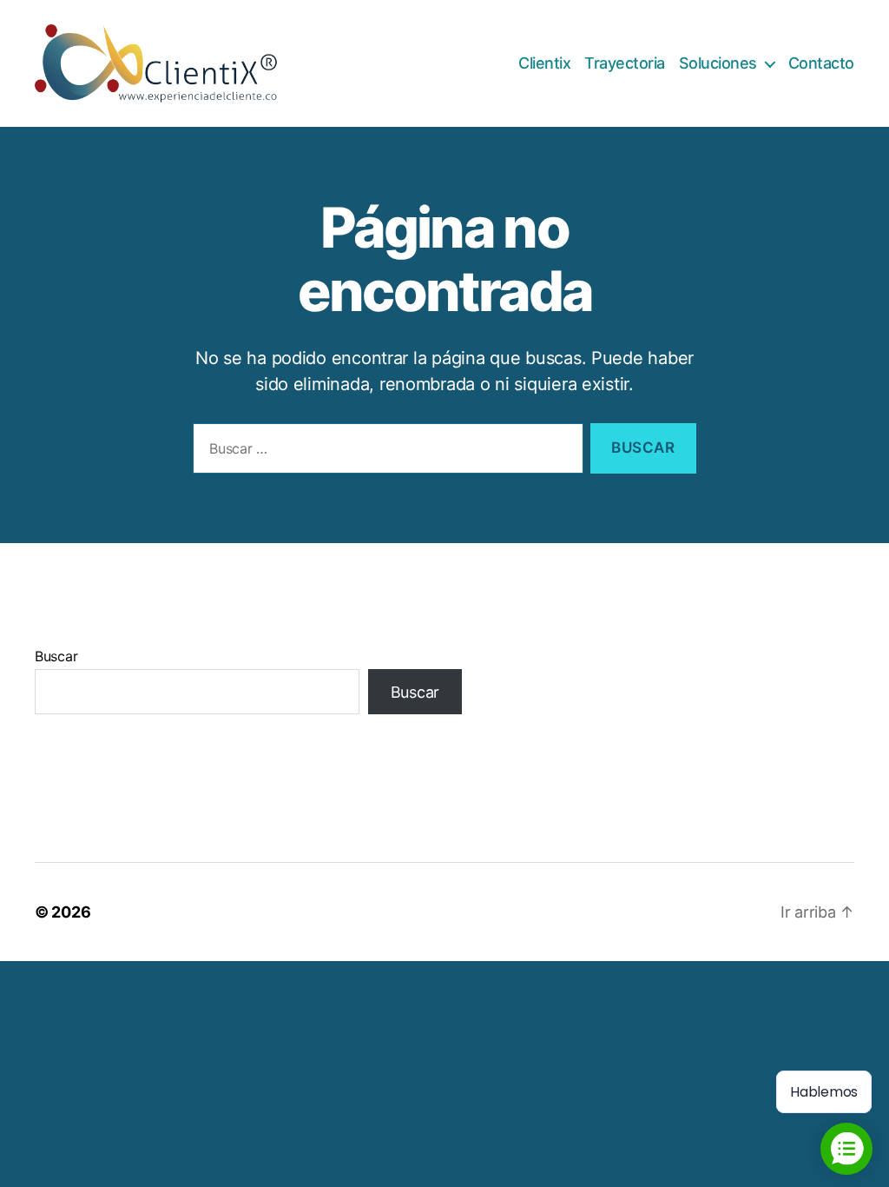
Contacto (821, 63)
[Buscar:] (384, 452)
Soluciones (718, 63)
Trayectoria (624, 63)
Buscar (56, 656)
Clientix (544, 63)
